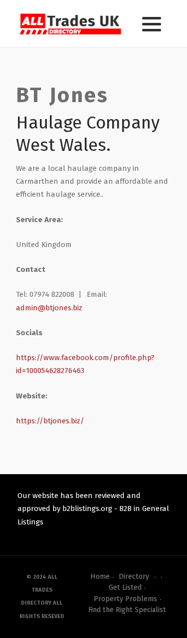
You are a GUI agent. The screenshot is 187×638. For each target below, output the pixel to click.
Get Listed (125, 587)
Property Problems (125, 599)
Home (100, 576)
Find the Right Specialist (127, 610)
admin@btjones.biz (49, 307)
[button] (151, 24)
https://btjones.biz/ (50, 420)
